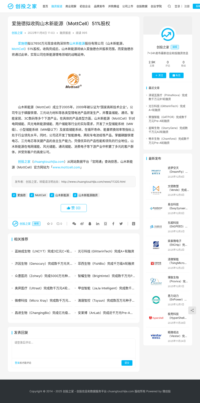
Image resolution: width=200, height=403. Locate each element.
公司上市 (127, 6)
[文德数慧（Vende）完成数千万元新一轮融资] (156, 190)
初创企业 (85, 6)
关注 (160, 75)
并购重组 (113, 6)
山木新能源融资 (88, 195)
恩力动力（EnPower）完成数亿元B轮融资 (178, 299)
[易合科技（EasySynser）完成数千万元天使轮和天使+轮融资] (156, 208)
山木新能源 (77, 43)
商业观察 (70, 6)
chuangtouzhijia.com (49, 162)
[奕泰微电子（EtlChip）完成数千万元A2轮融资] (156, 245)
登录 (177, 6)
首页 (45, 6)
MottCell (18, 49)
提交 (127, 362)
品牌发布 (99, 6)
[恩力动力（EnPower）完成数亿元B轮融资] (156, 300)
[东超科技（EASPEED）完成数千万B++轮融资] (156, 227)
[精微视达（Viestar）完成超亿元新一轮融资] (156, 336)
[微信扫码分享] (74, 223)
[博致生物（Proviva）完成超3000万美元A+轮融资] (156, 281)
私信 (178, 75)
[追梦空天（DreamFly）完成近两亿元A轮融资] (156, 172)
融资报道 (56, 6)
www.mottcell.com (66, 167)
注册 (187, 6)
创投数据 (142, 6)
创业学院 (156, 6)
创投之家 (17, 32)
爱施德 (22, 43)
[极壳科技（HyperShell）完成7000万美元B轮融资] (156, 318)
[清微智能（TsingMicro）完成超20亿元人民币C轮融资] (156, 263)
